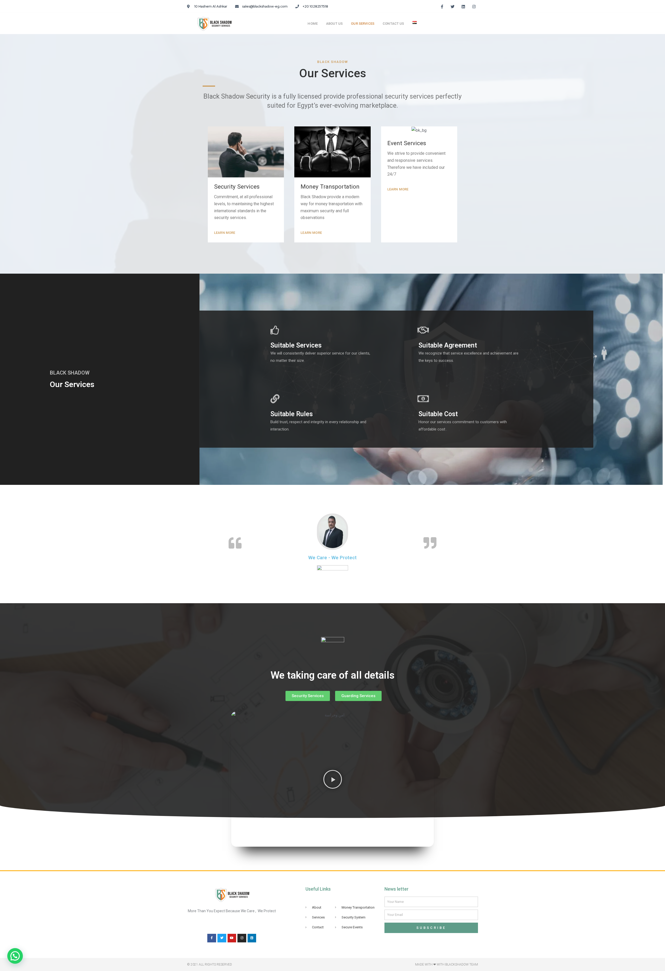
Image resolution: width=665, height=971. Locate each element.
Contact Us (393, 23)
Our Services (362, 23)
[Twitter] (221, 938)
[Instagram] (474, 6)
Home (313, 23)
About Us (334, 23)
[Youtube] (232, 938)
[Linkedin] (252, 938)
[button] (224, 232)
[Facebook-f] (442, 6)
